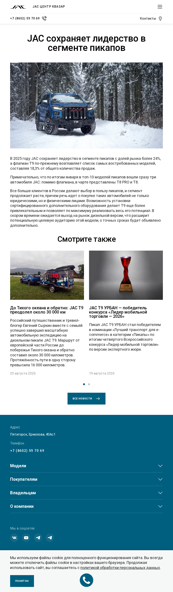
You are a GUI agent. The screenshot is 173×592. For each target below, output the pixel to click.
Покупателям (23, 479)
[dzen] (38, 538)
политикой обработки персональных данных (120, 567)
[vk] (14, 538)
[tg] (50, 538)
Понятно (22, 581)
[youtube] (26, 538)
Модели (18, 465)
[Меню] (160, 7)
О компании (22, 506)
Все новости (82, 398)
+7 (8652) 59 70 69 (27, 451)
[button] (84, 384)
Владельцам (23, 492)
